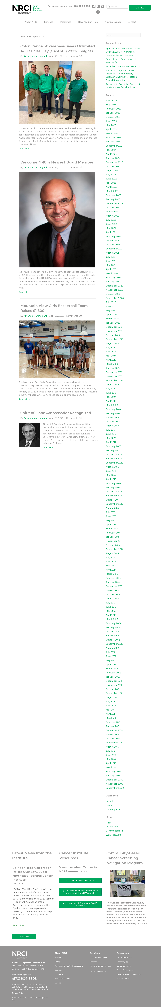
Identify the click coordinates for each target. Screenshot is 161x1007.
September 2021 (114, 248)
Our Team (59, 974)
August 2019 (112, 343)
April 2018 (111, 401)
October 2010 (113, 738)
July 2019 (110, 347)
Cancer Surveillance (98, 971)
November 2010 (114, 734)
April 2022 (111, 232)
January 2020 (113, 323)
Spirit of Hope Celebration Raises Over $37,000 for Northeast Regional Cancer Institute (123, 51)
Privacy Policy (18, 993)
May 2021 (111, 265)
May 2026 (111, 104)
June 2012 (111, 656)
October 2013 (113, 594)
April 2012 (111, 664)
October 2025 (113, 117)
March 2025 (112, 133)
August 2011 (112, 697)
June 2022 (111, 224)
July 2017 (110, 430)
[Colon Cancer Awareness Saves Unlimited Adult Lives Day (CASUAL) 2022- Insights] (57, 92)
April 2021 (111, 269)
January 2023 (113, 199)
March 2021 (112, 273)
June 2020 (111, 306)
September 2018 (114, 380)
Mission (58, 957)
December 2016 (114, 454)
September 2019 (114, 339)
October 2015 (113, 500)
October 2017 (113, 421)
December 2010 (114, 730)
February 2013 (113, 623)
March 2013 (112, 619)
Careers (58, 983)
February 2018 (113, 409)
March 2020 (112, 318)
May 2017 (111, 438)
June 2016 (111, 471)
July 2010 (111, 751)
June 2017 (111, 434)
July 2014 (111, 557)
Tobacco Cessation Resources (129, 974)
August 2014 (112, 553)
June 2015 (111, 516)
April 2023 (111, 187)
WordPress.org (113, 835)
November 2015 (114, 495)
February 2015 (113, 532)
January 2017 (113, 450)
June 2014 (111, 561)
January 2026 (113, 113)
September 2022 (115, 211)
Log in (109, 822)
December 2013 (114, 586)
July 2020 (111, 302)
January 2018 (113, 413)
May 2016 (111, 475)
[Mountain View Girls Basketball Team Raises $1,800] (57, 349)
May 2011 (110, 709)
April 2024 (111, 154)
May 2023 (111, 183)
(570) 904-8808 (24, 979)
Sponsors (58, 970)
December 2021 (114, 240)
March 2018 (112, 405)
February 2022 (113, 236)
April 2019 (111, 360)
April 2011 (111, 714)
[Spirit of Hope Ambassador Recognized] (29, 434)
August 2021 (112, 253)
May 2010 (111, 759)
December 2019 (114, 327)
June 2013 (111, 607)
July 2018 (110, 388)
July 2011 (110, 701)
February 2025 (113, 137)
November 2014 (114, 541)
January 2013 (113, 627)
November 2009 (114, 784)
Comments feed (114, 831)
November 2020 (114, 290)
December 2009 (114, 779)
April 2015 (111, 524)
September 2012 (114, 644)
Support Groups (123, 979)
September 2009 (115, 788)
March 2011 (111, 718)
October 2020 (113, 294)
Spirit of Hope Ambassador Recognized (55, 413)
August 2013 (112, 598)
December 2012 (114, 631)
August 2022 (112, 216)
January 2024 (113, 158)
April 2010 (111, 763)
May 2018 (111, 397)
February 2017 (113, 446)
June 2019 (111, 351)
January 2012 (113, 677)
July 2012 (110, 652)
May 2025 (111, 125)
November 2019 (114, 331)
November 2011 (114, 685)
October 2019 (113, 335)
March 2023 (112, 191)
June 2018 (111, 393)
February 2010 (113, 771)
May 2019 (111, 355)
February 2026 (113, 108)
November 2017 (114, 417)
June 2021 (111, 261)
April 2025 (111, 129)
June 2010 (111, 755)
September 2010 (114, 742)
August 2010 (112, 747)
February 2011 (113, 722)
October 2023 (113, 166)
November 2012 (114, 635)
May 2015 (111, 520)
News (109, 805)
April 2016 (111, 479)
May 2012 (111, 660)
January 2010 (113, 775)
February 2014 (113, 578)
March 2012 (112, 668)
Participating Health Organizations (69, 966)
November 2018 (114, 376)
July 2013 (110, 602)
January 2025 (113, 141)
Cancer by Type (123, 962)
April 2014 (111, 570)
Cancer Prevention (124, 957)
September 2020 (115, 298)
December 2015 (114, 491)
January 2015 (113, 537)
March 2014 (112, 574)
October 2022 (113, 207)
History (57, 962)
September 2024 (115, 146)
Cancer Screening (124, 966)
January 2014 (113, 582)
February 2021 (113, 277)
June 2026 (111, 100)
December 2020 (114, 286)
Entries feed (112, 826)
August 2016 (112, 467)
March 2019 (112, 364)
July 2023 (111, 174)
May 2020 (111, 310)
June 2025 (111, 121)
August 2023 (112, 170)
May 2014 (111, 565)
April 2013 (111, 615)
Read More (24, 148)
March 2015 (112, 528)
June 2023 (111, 178)
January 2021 (113, 281)
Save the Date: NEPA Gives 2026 (123, 66)
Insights (110, 801)
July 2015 (110, 512)
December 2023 (114, 162)
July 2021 (110, 257)
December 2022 (114, 203)
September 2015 (114, 504)
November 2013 (114, 590)
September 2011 (114, 693)
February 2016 (113, 483)
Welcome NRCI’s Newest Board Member (56, 162)
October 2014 (113, 545)
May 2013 (111, 611)
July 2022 (111, 220)
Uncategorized (114, 809)
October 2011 (112, 689)
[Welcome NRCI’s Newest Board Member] (57, 219)
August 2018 (112, 384)
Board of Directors (62, 979)
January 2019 (113, 368)
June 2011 (111, 705)
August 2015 (112, 508)
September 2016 (114, 463)
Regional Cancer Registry (100, 966)
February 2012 (113, 672)
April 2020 (111, 314)
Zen (13, 1000)
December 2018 (114, 372)
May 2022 (111, 228)
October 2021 (113, 244)
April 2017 (111, 442)
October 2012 (113, 640)
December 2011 (114, 681)
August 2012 (112, 648)
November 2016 (114, 458)
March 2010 (112, 767)
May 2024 (111, 150)
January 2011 (112, 726)
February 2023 (113, 195)
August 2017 (112, 425)
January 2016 (113, 487)
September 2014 (114, 549)
